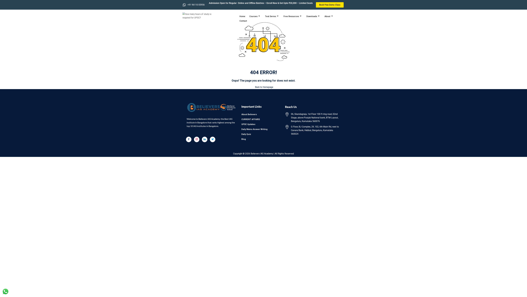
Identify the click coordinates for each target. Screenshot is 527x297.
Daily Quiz (246, 134)
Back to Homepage (264, 87)
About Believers (249, 114)
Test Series (270, 16)
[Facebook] (188, 139)
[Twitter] (212, 139)
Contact (243, 20)
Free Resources (291, 16)
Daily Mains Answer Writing (254, 129)
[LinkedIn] (204, 139)
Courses (253, 16)
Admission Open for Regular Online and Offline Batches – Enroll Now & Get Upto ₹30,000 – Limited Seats (261, 3)
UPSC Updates (248, 124)
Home (242, 16)
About (327, 16)
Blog (243, 139)
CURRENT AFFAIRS (250, 119)
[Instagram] (196, 139)
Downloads (311, 16)
